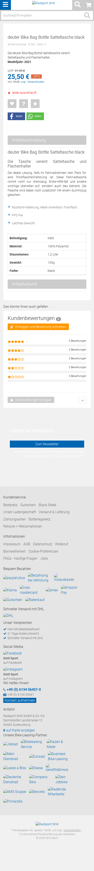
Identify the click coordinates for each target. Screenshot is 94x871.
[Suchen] (87, 15)
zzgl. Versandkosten (32, 81)
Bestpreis (10, 505)
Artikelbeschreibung (29, 140)
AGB (26, 544)
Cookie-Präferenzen (43, 551)
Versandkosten (72, 830)
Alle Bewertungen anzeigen (33, 400)
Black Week (47, 505)
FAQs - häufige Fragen (20, 558)
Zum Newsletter (47, 444)
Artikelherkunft (24, 284)
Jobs (44, 558)
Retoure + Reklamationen (22, 526)
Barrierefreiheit (14, 551)
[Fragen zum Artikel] (23, 103)
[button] (16, 116)
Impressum (12, 544)
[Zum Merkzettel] (12, 103)
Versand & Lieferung (54, 512)
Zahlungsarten (14, 519)
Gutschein (28, 505)
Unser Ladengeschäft (19, 512)
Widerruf (61, 544)
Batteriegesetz (39, 519)
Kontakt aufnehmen (20, 700)
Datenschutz (42, 544)
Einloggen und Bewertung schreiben (40, 327)
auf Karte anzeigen (20, 730)
